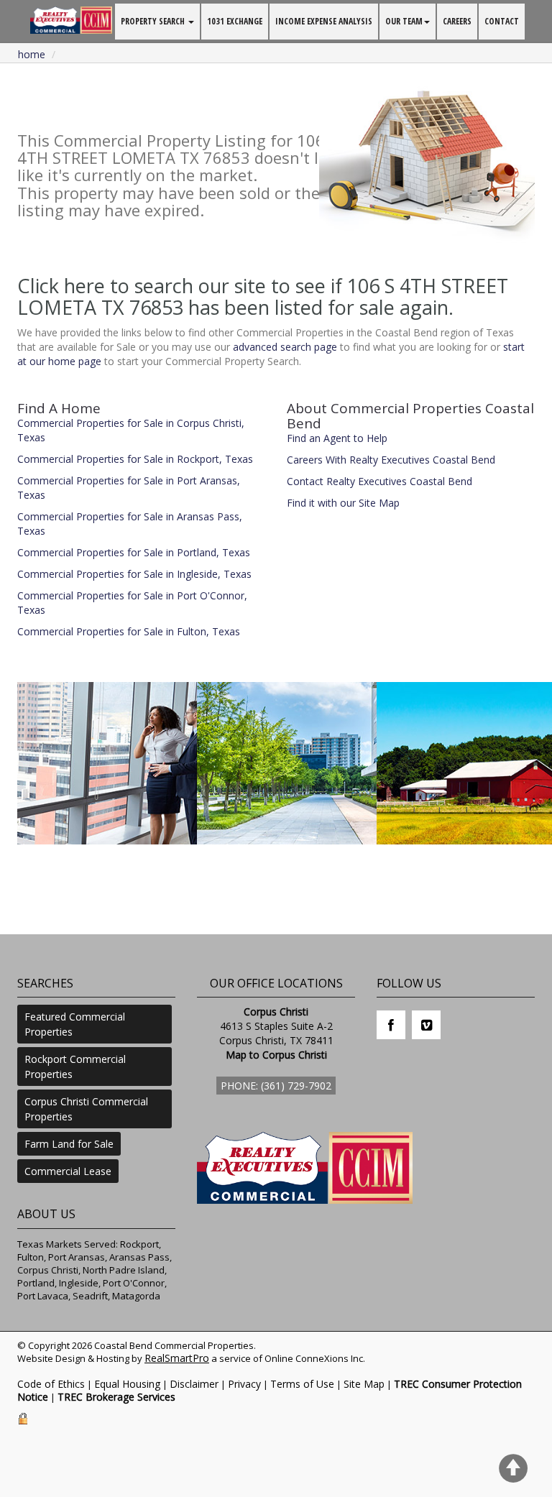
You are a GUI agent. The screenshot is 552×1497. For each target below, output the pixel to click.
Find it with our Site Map (343, 503)
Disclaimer (194, 1384)
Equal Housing (127, 1384)
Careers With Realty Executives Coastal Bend (391, 459)
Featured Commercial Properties (74, 1024)
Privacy (244, 1384)
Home (31, 54)
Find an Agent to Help (337, 438)
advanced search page (285, 347)
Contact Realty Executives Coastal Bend (379, 481)
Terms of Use (302, 1384)
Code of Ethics (51, 1384)
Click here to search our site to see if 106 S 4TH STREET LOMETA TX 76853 (262, 296)
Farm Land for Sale (69, 1144)
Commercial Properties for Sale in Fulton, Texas (128, 631)
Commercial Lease (67, 1171)
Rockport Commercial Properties (75, 1066)
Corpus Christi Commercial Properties (86, 1109)
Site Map (364, 1384)
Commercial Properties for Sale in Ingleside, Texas (134, 574)
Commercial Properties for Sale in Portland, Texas (133, 552)
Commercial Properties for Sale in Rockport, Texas (135, 459)
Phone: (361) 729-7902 (276, 1085)
